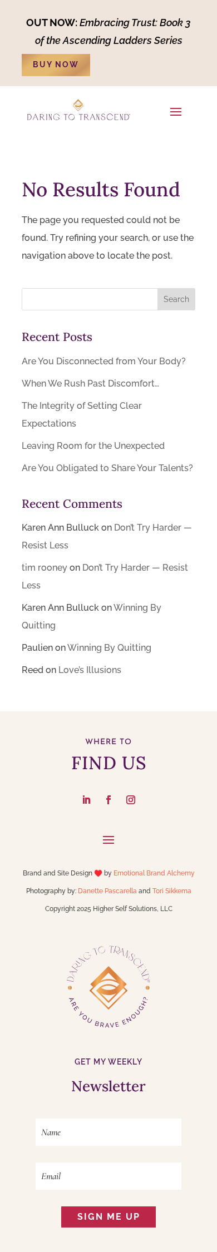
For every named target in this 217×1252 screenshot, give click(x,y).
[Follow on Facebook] (108, 800)
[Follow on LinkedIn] (86, 800)
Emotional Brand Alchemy (154, 873)
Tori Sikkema (171, 891)
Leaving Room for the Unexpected (93, 446)
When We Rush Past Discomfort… (90, 383)
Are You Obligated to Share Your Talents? (107, 468)
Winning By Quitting (109, 647)
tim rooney (44, 567)
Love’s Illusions (89, 670)
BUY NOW (56, 64)
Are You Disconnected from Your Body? (104, 361)
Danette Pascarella (107, 891)
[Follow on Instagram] (131, 800)
